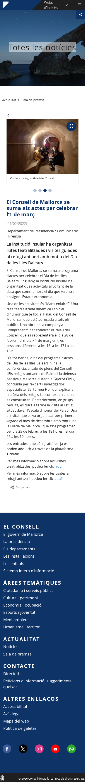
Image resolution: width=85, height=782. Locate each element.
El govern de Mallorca (23, 534)
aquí (59, 466)
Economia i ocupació (22, 605)
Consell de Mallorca (2, 777)
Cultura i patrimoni (20, 597)
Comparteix (23, 487)
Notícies (10, 646)
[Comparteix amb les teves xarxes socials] (80, 14)
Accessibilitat (15, 706)
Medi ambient (16, 619)
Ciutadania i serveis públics (28, 590)
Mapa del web (16, 721)
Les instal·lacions (19, 556)
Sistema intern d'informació (28, 570)
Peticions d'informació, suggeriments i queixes (38, 683)
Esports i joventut (19, 612)
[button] (35, 190)
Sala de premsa (17, 654)
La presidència (16, 541)
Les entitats (13, 563)
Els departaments (19, 548)
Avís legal (11, 713)
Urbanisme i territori (22, 626)
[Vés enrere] (8, 115)
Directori (11, 673)
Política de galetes (20, 728)
